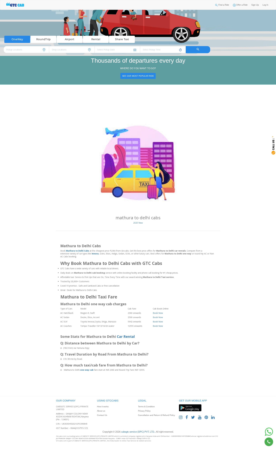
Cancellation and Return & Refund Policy (156, 415)
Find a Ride (223, 5)
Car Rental (126, 336)
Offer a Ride (242, 5)
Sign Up (255, 5)
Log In (265, 5)
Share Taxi (122, 39)
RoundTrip (43, 39)
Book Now (158, 313)
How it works (103, 406)
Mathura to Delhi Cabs (77, 250)
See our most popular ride (138, 76)
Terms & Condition (146, 406)
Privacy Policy (144, 411)
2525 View (138, 222)
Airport (69, 39)
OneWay (17, 39)
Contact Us (102, 415)
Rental (95, 39)
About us (101, 411)
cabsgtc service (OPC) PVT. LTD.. (137, 432)
